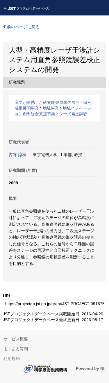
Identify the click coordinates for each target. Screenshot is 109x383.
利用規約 (11, 358)
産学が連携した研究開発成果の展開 (47, 102)
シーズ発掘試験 (73, 113)
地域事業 (51, 108)
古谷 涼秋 (17, 154)
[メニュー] (102, 7)
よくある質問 (15, 349)
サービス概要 (15, 339)
